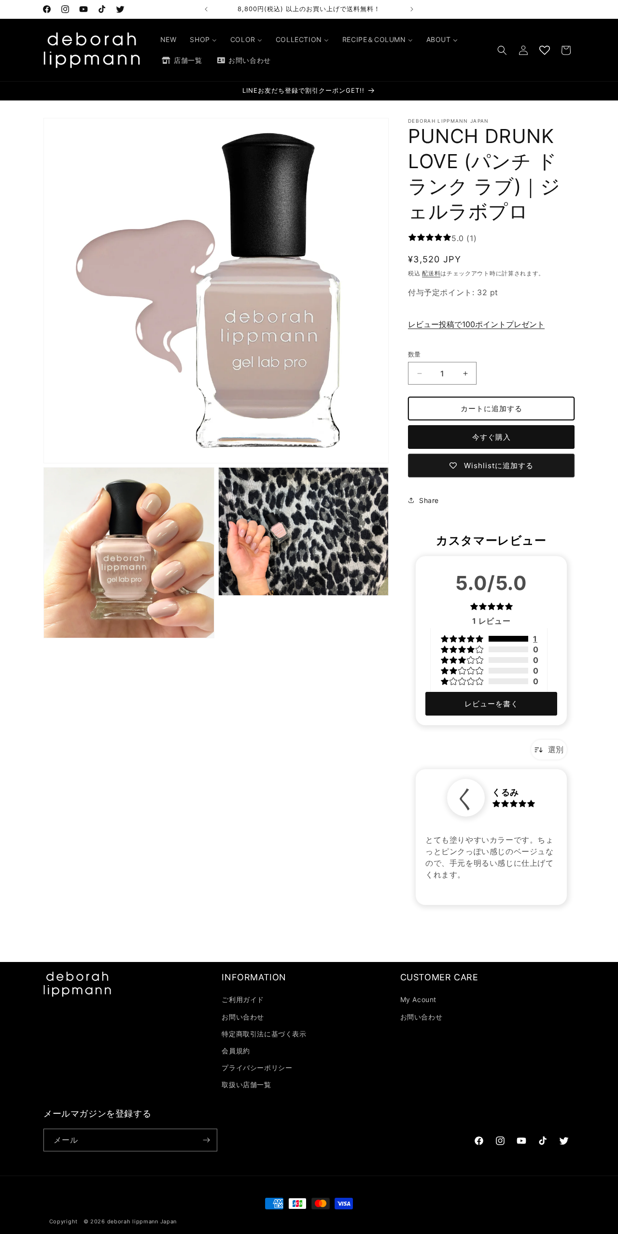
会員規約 (236, 1051)
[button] (502, 50)
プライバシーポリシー (257, 1067)
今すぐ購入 (491, 437)
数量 (414, 354)
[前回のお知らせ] (206, 9)
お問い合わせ (243, 1017)
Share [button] (429, 500)
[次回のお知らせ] (411, 9)
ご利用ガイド (243, 999)
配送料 (431, 273)
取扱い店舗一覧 (246, 1084)
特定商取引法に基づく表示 (264, 1034)
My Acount (418, 999)
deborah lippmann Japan (142, 1221)
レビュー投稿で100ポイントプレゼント (476, 324)
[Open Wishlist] (544, 50)
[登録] (206, 1140)
